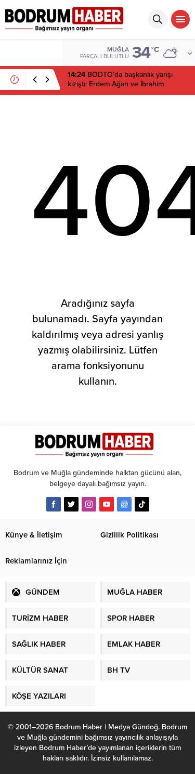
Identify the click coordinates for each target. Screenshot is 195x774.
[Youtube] (106, 504)
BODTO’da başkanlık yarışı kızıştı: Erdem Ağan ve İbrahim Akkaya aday (120, 84)
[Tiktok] (142, 504)
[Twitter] (71, 504)
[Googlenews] (124, 504)
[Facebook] (53, 504)
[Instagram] (89, 504)
